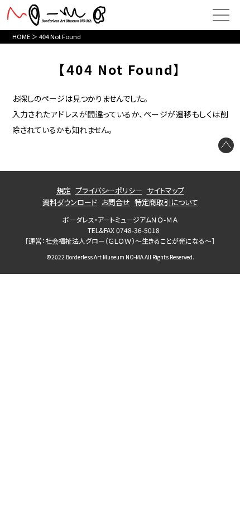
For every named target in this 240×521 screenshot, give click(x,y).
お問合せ (116, 202)
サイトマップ (165, 190)
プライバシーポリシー (108, 190)
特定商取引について (166, 202)
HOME (21, 36)
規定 (63, 190)
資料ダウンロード (69, 202)
